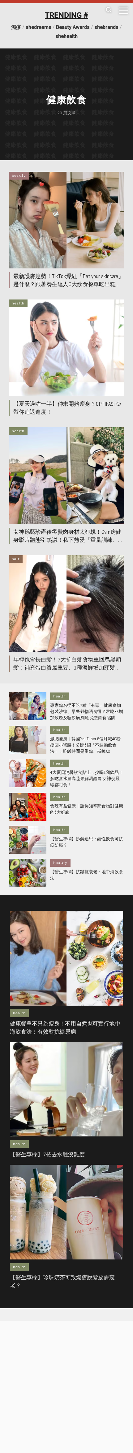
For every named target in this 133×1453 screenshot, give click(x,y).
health (18, 303)
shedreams (38, 27)
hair (15, 559)
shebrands (106, 27)
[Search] (108, 10)
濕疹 (16, 27)
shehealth (66, 36)
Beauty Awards (73, 27)
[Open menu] (123, 10)
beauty (19, 175)
